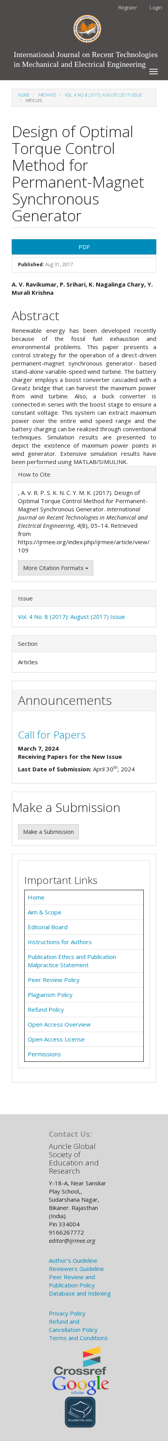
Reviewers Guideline (76, 1269)
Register (127, 7)
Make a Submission (48, 831)
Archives (47, 95)
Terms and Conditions (78, 1338)
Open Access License (56, 1039)
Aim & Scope (44, 912)
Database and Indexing (80, 1293)
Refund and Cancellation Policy (73, 1325)
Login (156, 7)
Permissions (44, 1054)
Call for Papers (52, 735)
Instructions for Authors (60, 942)
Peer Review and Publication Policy (72, 1281)
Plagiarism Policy (50, 994)
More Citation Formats (54, 568)
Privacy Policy (67, 1313)
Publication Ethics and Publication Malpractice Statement (72, 961)
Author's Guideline (73, 1260)
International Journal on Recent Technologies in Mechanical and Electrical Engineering (86, 56)
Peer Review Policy (54, 980)
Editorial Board (48, 927)
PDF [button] (84, 247)
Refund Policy (46, 1009)
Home (24, 95)
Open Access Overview (59, 1024)
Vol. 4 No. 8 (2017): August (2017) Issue (103, 95)
